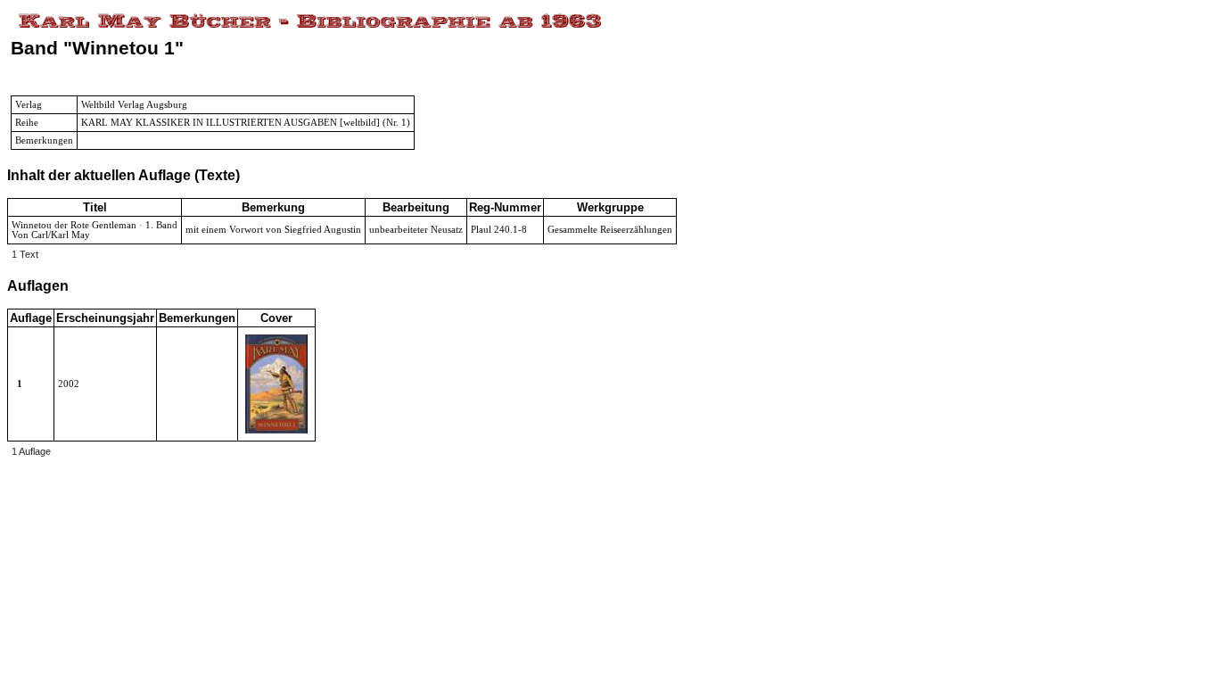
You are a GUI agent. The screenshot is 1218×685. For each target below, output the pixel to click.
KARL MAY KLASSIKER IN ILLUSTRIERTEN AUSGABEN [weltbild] (230, 123)
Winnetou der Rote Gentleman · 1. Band (94, 225)
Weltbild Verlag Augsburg (134, 105)
